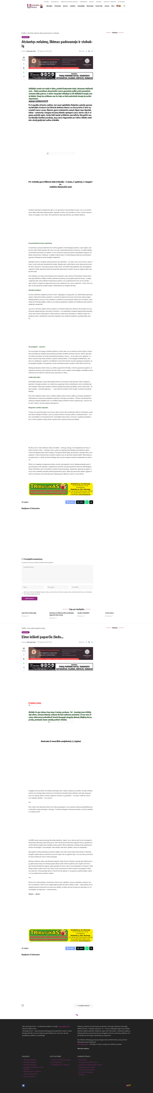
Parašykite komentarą (84, 1005)
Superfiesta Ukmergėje (29, 613)
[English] (117, 6)
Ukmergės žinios (31, 51)
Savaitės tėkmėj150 (83, 613)
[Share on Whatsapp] (24, 72)
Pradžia (24, 33)
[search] (124, 6)
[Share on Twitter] (89, 51)
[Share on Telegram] (92, 51)
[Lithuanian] (120, 6)
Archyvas (25, 37)
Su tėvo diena (109, 613)
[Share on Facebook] (86, 51)
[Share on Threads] (91, 502)
